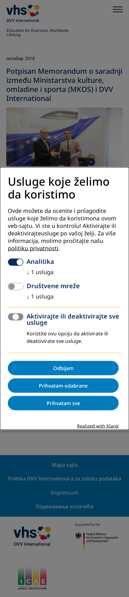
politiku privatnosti (33, 248)
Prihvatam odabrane (63, 385)
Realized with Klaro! (98, 426)
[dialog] (64, 298)
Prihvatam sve (63, 402)
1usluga (40, 272)
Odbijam (63, 367)
